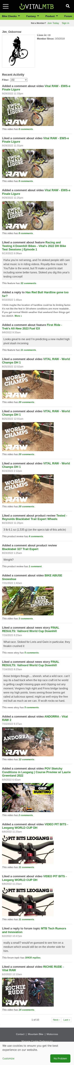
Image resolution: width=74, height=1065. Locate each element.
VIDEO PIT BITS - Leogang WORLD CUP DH (35, 826)
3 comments (26, 618)
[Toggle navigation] (5, 6)
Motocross (52, 1034)
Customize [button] (8, 1058)
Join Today (53, 23)
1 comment (35, 566)
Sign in (65, 23)
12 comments (26, 759)
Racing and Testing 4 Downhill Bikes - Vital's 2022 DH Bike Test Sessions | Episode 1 (34, 246)
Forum (68, 16)
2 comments (26, 815)
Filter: (5, 79)
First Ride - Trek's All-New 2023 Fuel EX (32, 326)
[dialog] (37, 1053)
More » (18, 316)
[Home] (36, 6)
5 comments (31, 652)
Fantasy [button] (31, 16)
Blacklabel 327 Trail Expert (20, 549)
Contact (20, 1034)
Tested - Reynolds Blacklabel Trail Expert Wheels (34, 517)
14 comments (26, 1009)
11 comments (28, 350)
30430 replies (32, 957)
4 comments (36, 536)
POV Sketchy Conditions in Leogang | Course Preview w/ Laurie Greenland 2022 (36, 772)
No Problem (60, 1058)
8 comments (26, 129)
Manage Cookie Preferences (37, 1041)
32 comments (28, 283)
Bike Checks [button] (9, 16)
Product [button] (50, 16)
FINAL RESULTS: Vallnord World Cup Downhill (30, 629)
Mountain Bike (35, 1034)
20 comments (26, 402)
